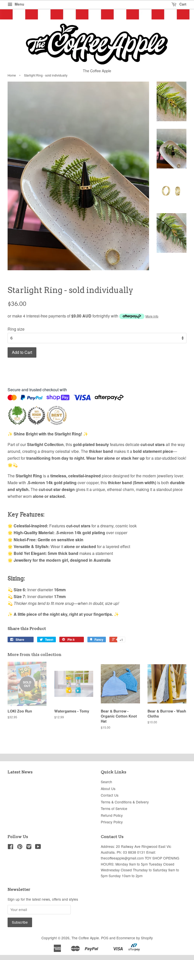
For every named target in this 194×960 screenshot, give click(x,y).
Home (12, 75)
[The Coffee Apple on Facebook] (10, 847)
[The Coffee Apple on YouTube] (38, 847)
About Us (108, 788)
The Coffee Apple (85, 937)
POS (104, 937)
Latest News (20, 772)
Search (106, 781)
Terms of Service (114, 808)
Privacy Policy (112, 821)
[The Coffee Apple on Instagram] (29, 847)
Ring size (16, 329)
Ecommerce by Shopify (134, 937)
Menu (19, 4)
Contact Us (109, 795)
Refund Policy (112, 815)
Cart (182, 4)
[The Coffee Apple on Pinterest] (19, 847)
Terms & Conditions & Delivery (125, 801)
